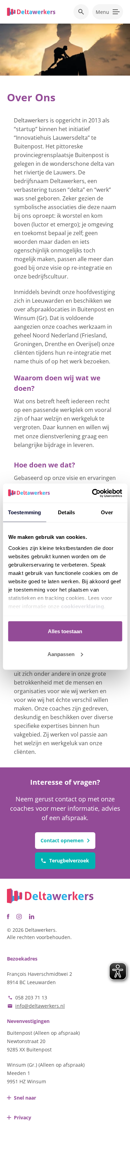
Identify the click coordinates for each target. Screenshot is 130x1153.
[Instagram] (19, 916)
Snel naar (25, 1097)
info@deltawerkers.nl (40, 1006)
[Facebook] (8, 916)
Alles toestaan (65, 631)
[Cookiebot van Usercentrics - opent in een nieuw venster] (92, 493)
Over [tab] (107, 512)
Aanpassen (61, 654)
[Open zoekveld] (81, 11)
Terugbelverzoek (69, 860)
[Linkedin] (31, 916)
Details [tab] (66, 512)
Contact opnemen (62, 840)
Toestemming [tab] (24, 512)
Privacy (22, 1117)
